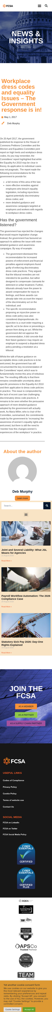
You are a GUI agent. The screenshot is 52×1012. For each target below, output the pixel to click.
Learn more (22, 498)
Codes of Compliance (13, 780)
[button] (39, 5)
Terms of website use (13, 800)
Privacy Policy (10, 787)
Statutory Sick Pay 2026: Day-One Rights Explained (22, 643)
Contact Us (8, 807)
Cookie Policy (9, 793)
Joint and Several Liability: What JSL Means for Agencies (24, 551)
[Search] (47, 505)
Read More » (6, 561)
